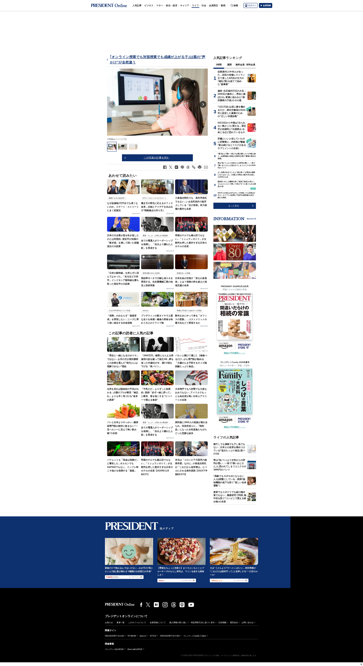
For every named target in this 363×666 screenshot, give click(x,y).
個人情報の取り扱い (178, 622)
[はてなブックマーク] (156, 604)
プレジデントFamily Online (194, 636)
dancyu (143, 636)
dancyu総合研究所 (134, 649)
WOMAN (131, 636)
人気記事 (137, 5)
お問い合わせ (248, 622)
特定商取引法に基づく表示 (203, 622)
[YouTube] (191, 605)
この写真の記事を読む (156, 157)
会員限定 (213, 5)
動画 (223, 5)
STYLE (153, 636)
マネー (159, 5)
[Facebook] (141, 605)
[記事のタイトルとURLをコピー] (193, 167)
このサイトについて (137, 622)
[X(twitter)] (148, 604)
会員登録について (158, 622)
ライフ (195, 5)
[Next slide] (203, 104)
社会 (204, 5)
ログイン (252, 5)
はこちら (235, 353)
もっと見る (233, 206)
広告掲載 (222, 622)
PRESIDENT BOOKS (170, 636)
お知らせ (109, 622)
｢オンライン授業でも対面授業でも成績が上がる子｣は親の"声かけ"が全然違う (157, 59)
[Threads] (173, 604)
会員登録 (267, 5)
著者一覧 (120, 622)
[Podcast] (182, 604)
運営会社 (234, 622)
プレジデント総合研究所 (114, 649)
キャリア (184, 5)
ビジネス (148, 5)
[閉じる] (361, 664)
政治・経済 (171, 5)
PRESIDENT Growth (114, 636)
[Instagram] (165, 604)
